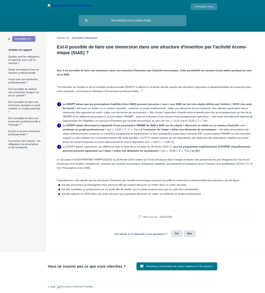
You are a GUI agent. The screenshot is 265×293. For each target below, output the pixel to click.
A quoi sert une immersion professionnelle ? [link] (23, 81)
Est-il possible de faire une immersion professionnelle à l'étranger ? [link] (24, 121)
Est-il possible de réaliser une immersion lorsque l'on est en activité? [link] (23, 92)
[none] (69, 6)
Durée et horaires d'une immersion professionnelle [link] (24, 71)
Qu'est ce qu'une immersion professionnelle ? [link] (24, 133)
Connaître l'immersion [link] (84, 37)
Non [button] (189, 233)
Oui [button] (177, 233)
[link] (21, 38)
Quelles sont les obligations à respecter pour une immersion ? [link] (23, 59)
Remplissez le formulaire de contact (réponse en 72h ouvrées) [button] (179, 266)
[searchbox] (132, 20)
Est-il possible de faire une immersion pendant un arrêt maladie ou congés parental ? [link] (24, 107)
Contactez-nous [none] (204, 6)
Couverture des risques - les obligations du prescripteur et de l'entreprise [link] (24, 144)
